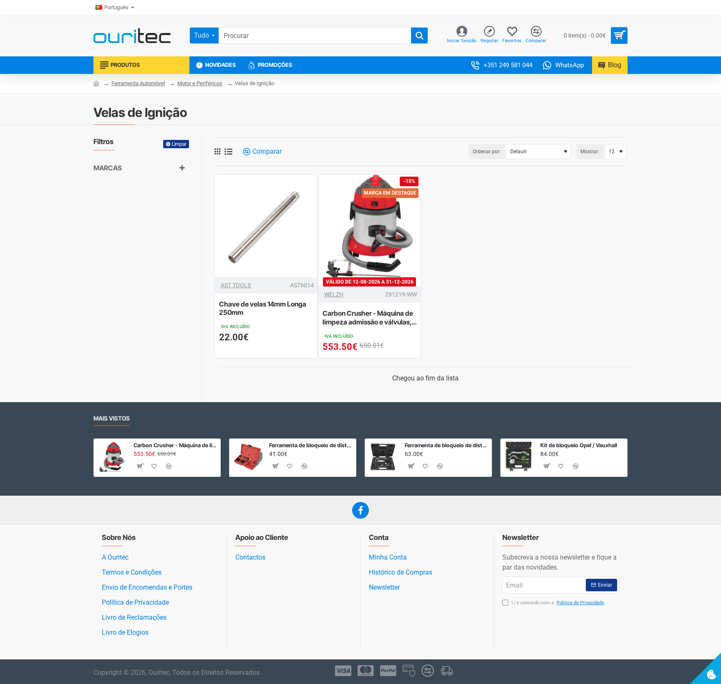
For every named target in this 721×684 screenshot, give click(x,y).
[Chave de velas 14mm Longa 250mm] (266, 226)
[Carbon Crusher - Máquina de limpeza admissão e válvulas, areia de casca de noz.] (369, 226)
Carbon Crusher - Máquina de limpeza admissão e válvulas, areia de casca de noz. (368, 318)
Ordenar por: (487, 152)
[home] (96, 83)
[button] (140, 466)
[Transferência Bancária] (427, 670)
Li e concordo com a (557, 602)
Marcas (107, 168)
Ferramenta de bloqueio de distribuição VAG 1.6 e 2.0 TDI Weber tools (447, 445)
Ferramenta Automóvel (138, 83)
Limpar (179, 144)
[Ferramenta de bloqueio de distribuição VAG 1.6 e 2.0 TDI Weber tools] (383, 457)
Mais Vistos (111, 418)
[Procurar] (419, 35)
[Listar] (228, 151)
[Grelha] (217, 151)
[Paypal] (388, 670)
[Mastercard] (366, 670)
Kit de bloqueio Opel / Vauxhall (578, 445)
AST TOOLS (236, 285)
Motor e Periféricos (199, 83)
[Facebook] (360, 510)
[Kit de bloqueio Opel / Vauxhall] (519, 457)
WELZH (333, 294)
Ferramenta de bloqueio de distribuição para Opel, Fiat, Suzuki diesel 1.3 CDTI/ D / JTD (311, 445)
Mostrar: (589, 152)
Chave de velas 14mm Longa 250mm (262, 308)
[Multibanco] (409, 670)
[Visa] (343, 670)
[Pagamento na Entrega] (446, 670)
